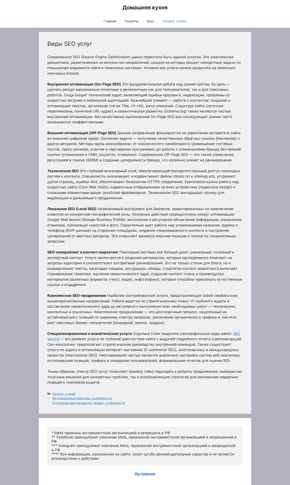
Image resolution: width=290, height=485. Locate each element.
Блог (150, 21)
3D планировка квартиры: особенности (82, 398)
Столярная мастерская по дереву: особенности (88, 403)
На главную (145, 474)
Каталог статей (174, 21)
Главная (110, 21)
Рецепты (131, 21)
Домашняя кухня (145, 7)
